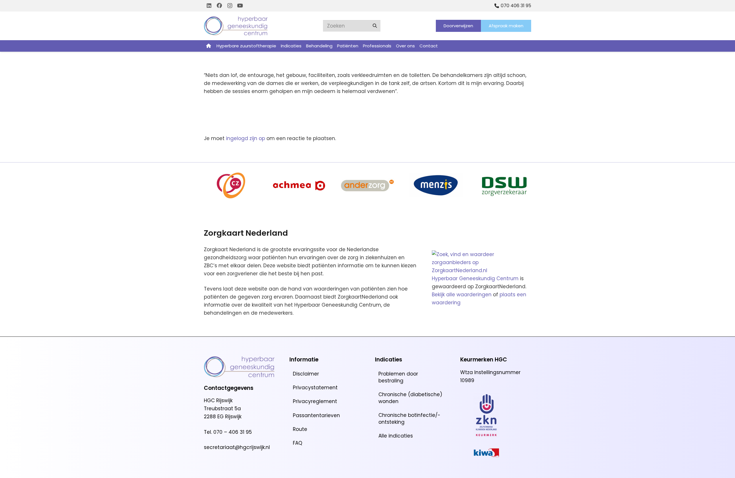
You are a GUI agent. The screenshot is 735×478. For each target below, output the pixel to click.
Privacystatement (315, 387)
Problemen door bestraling (398, 377)
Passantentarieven (316, 415)
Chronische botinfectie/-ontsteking (409, 418)
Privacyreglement (315, 401)
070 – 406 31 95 (232, 432)
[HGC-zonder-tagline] (236, 25)
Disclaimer (306, 373)
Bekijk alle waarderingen (462, 294)
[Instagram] (230, 6)
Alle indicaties (395, 435)
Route (300, 429)
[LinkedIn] (209, 6)
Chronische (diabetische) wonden (410, 398)
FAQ (297, 443)
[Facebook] (219, 6)
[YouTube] (240, 6)
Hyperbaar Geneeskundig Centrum (475, 278)
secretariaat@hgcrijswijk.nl (237, 447)
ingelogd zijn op (245, 138)
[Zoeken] (374, 26)
